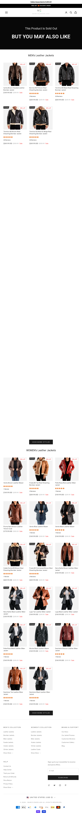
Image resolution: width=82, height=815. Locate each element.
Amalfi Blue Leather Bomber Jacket (65, 379)
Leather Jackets (8, 732)
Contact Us (7, 766)
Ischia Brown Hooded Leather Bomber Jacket (14, 89)
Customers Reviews (68, 739)
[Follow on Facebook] (49, 785)
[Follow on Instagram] (60, 785)
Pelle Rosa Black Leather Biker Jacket (14, 649)
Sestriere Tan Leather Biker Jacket (13, 693)
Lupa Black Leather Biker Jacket (66, 612)
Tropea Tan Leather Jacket (38, 248)
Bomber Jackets (8, 735)
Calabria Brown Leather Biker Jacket (39, 213)
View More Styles (41, 442)
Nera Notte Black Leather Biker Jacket (14, 613)
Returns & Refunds (9, 777)
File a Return (7, 780)
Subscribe (63, 777)
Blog (63, 746)
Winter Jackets (8, 749)
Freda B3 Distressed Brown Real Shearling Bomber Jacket (41, 569)
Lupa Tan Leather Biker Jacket (40, 612)
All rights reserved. (52, 802)
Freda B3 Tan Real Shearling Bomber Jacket (39, 484)
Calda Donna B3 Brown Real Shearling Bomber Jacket (13, 569)
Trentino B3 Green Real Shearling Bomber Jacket (12, 422)
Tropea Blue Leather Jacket (65, 248)
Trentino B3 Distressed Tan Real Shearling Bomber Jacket (14, 335)
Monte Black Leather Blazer (39, 648)
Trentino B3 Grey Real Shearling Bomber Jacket (14, 379)
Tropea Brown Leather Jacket (13, 248)
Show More (7, 753)
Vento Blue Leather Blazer (38, 526)
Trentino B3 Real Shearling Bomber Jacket (38, 422)
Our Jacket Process (68, 735)
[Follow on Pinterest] (65, 785)
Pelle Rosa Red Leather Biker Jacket (65, 484)
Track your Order (9, 773)
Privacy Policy (7, 784)
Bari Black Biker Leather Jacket (66, 175)
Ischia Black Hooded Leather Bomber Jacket (13, 213)
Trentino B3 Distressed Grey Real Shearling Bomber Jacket (66, 335)
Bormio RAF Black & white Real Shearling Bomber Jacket (14, 291)
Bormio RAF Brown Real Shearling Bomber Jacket (38, 89)
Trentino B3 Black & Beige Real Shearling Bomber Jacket (40, 133)
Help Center (7, 770)
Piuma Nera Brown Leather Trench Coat (13, 528)
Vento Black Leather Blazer (64, 526)
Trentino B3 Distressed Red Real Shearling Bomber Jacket (41, 335)
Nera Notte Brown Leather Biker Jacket (66, 569)
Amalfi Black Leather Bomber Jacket (13, 176)
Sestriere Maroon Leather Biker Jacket (66, 649)
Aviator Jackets (8, 746)
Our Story (65, 732)
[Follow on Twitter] (54, 785)
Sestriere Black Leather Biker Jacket (39, 693)
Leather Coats (35, 749)
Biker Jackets (7, 739)
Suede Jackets (8, 742)
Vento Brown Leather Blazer (13, 483)
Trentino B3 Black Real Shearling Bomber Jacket (66, 89)
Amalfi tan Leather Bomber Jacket (39, 379)
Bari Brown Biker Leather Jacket (40, 175)
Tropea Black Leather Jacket (65, 131)
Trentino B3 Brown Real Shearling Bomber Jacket (12, 133)
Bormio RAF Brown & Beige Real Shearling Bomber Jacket (41, 291)
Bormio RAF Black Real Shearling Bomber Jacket (64, 291)
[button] (41, 93)
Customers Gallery (68, 742)
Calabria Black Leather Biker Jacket (65, 213)
